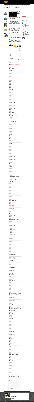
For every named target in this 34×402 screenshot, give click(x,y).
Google (6, 35)
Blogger (7, 36)
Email (7, 34)
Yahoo (6, 36)
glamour (24, 22)
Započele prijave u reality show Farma (26, 36)
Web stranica (9, 380)
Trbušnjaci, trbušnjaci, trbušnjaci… (10, 47)
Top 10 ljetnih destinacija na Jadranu (5, 17)
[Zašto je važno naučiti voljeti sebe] (15, 46)
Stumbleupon (7, 35)
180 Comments (26, 31)
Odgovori (8, 56)
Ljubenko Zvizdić (12, 202)
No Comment (26, 22)
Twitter (5, 34)
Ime (9, 377)
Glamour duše (24, 37)
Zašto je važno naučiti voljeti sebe (15, 47)
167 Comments (25, 35)
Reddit (4, 36)
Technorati (5, 36)
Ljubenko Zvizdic (12, 205)
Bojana (11, 140)
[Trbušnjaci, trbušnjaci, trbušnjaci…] (10, 45)
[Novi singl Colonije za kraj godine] (17, 46)
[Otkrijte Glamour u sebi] (7, 2)
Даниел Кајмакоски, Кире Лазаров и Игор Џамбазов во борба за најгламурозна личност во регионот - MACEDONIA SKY (15, 64)
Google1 (6, 34)
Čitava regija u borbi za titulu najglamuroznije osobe (14, 7)
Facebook (4, 34)
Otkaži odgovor (10, 375)
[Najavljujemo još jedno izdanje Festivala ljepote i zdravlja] (12, 45)
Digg (5, 35)
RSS (5, 37)
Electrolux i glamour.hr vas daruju (25, 27)
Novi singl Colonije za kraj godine (17, 47)
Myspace (4, 37)
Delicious (4, 35)
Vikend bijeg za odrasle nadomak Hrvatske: (6, 12)
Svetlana (11, 124)
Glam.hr (17, 401)
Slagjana (11, 241)
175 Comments (25, 33)
